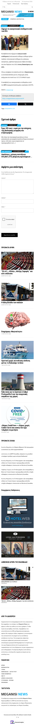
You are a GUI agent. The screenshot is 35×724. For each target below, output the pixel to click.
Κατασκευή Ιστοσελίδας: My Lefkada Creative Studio (17, 715)
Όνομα (3, 198)
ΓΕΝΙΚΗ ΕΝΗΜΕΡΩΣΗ (6, 674)
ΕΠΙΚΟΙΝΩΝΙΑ (4, 682)
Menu (31, 11)
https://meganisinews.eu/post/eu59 (13, 98)
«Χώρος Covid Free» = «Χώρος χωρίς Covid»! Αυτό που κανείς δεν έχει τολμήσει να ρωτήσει (15, 427)
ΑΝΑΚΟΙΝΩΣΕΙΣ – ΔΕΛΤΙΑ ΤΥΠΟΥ (9, 671)
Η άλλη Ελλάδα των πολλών (12, 302)
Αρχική (9, 3)
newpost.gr (9, 90)
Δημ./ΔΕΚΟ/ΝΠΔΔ (6, 151)
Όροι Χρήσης (24, 3)
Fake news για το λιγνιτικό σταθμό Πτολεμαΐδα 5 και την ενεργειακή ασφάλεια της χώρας (14, 394)
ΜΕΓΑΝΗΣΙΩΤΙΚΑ (5, 667)
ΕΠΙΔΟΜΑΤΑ (8, 108)
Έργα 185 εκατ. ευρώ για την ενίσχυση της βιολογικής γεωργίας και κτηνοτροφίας (16, 130)
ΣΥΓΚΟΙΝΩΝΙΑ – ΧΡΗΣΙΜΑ (7, 680)
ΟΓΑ (13, 108)
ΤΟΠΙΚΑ (3, 669)
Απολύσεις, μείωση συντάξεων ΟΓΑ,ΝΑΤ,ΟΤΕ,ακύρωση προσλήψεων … (16, 155)
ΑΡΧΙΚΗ (3, 665)
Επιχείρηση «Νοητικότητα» (11, 331)
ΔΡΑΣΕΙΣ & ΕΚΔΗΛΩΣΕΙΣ (7, 678)
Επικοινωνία (16, 3)
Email (3, 207)
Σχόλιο (3, 178)
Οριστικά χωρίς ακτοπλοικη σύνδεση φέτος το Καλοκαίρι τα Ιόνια (15, 362)
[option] (22, 19)
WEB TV (3, 676)
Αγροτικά (4, 26)
